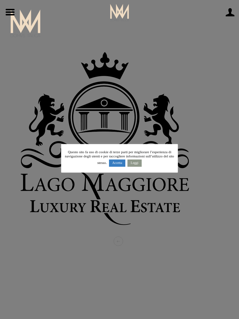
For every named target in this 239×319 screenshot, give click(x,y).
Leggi (134, 163)
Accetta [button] (117, 163)
